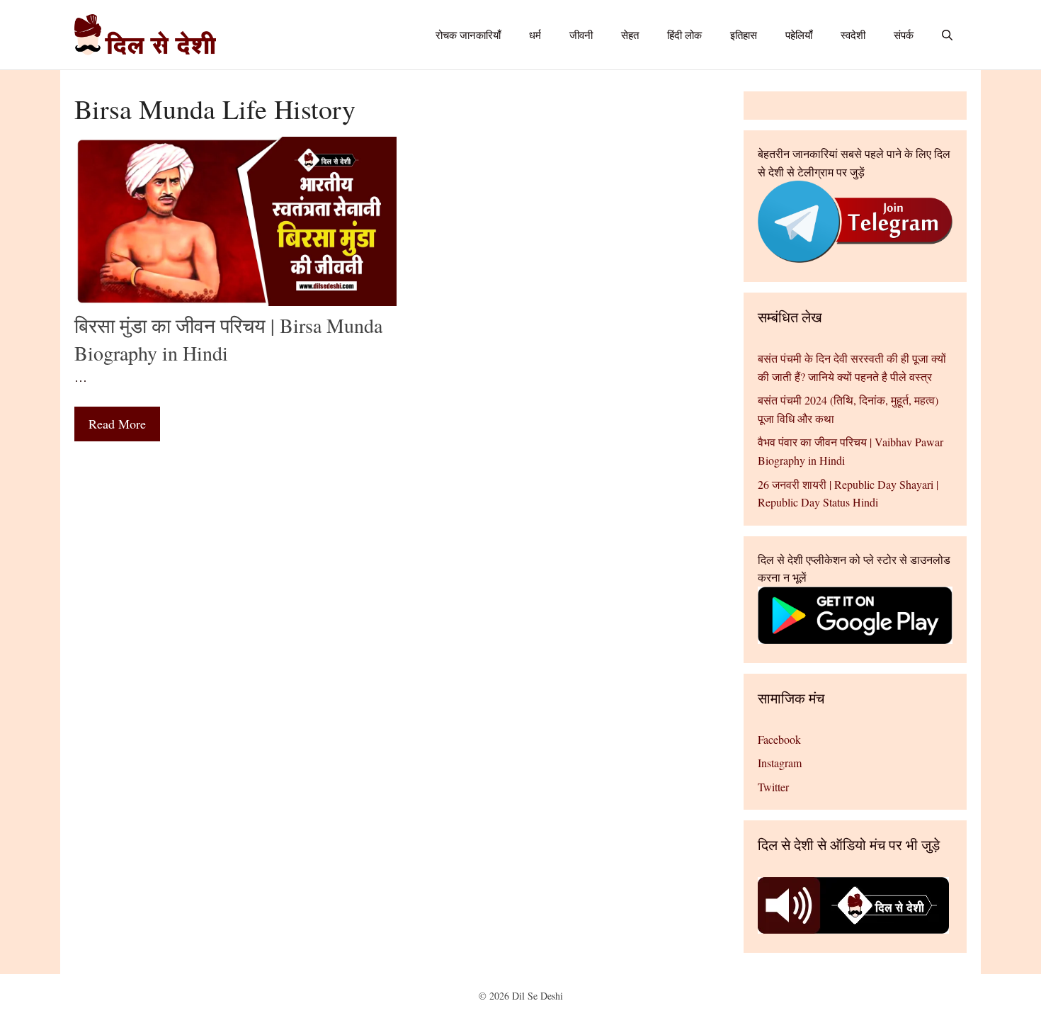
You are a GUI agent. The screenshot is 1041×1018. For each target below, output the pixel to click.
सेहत (630, 35)
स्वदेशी (853, 35)
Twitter (773, 786)
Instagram (780, 762)
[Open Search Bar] (947, 34)
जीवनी (581, 35)
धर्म (535, 35)
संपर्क (904, 35)
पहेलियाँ (798, 35)
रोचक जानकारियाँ (468, 35)
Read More (117, 423)
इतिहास (743, 35)
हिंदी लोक (684, 35)
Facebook (779, 739)
